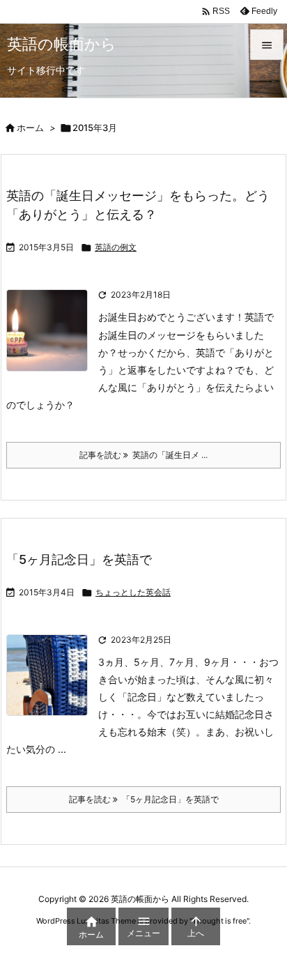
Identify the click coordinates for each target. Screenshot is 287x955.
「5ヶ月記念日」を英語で (79, 559)
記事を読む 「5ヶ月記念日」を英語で (144, 799)
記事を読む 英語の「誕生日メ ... (143, 455)
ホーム (30, 127)
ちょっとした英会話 (133, 592)
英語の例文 (116, 247)
